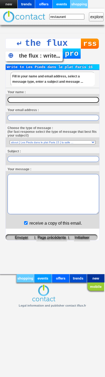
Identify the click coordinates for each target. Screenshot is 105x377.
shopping (79, 4)
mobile (96, 287)
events (61, 4)
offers (43, 4)
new (8, 4)
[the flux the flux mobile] (24, 18)
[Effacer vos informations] (82, 239)
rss (90, 44)
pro (71, 54)
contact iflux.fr (75, 305)
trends (26, 4)
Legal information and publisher (41, 305)
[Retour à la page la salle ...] (51, 239)
